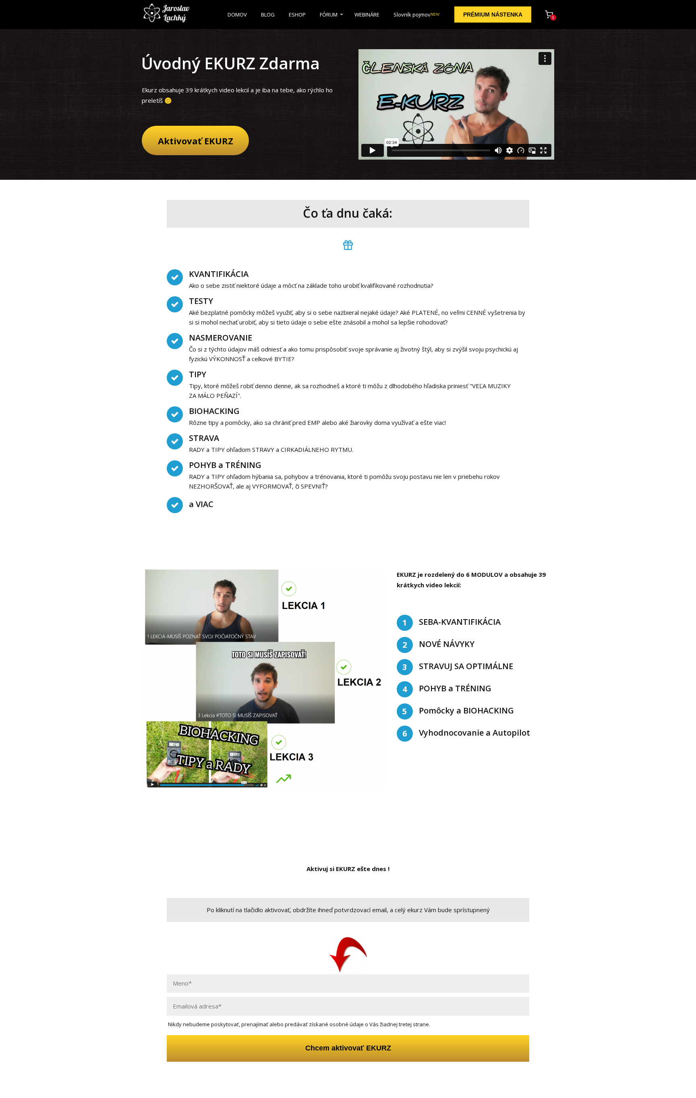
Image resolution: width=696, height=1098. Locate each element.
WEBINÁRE (366, 14)
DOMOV (237, 14)
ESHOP (297, 14)
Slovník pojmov (416, 14)
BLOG (268, 14)
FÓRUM (329, 14)
